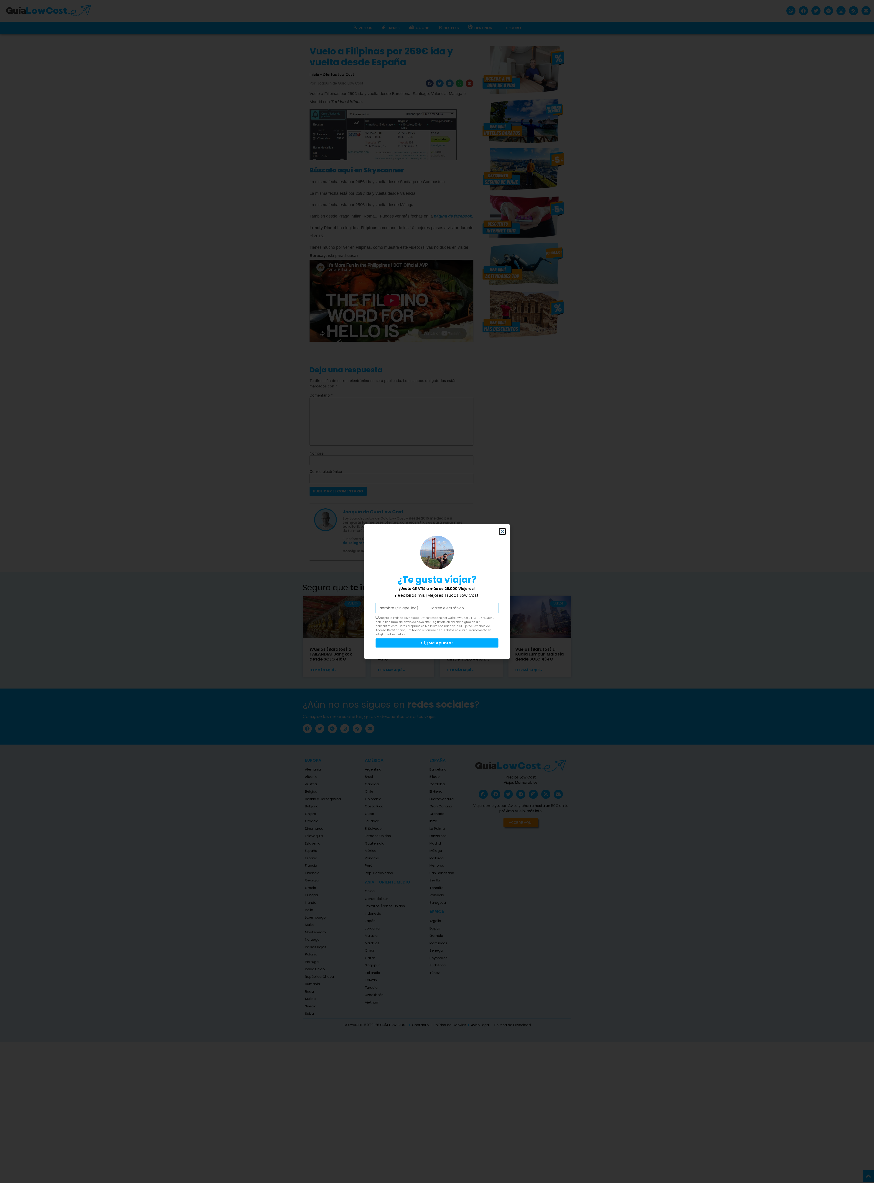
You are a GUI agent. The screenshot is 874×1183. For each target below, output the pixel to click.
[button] (502, 531)
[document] (437, 591)
